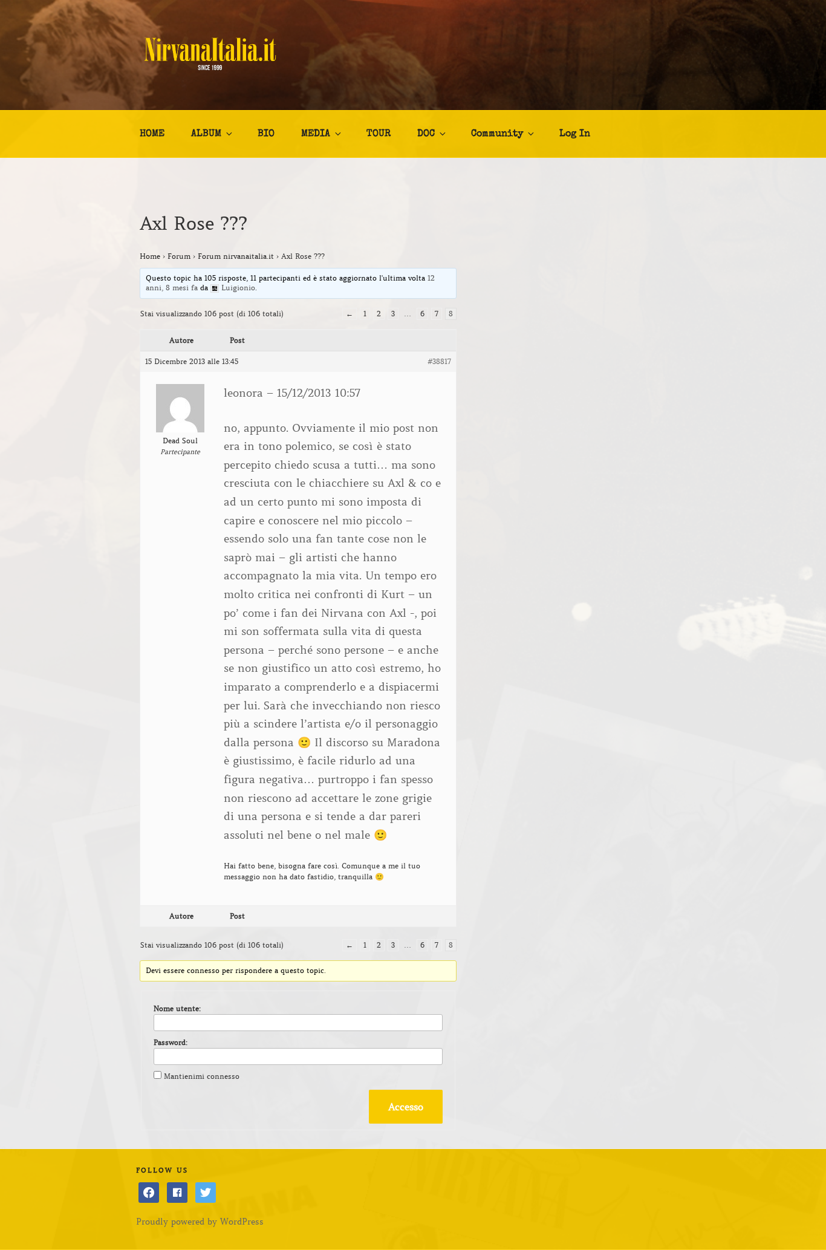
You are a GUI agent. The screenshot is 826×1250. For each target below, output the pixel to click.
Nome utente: (177, 1008)
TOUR (378, 134)
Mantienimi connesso (201, 1076)
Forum (178, 256)
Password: (170, 1042)
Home (150, 256)
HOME (152, 134)
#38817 (439, 361)
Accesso (405, 1107)
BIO (266, 134)
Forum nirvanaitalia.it (236, 256)
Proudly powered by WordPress (200, 1221)
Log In (574, 134)
